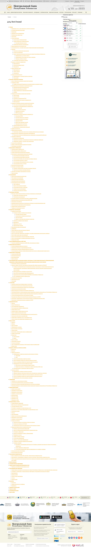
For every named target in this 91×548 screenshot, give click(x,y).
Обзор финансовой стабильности (18, 150)
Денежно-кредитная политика (16, 12)
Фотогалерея (16, 336)
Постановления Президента (17, 306)
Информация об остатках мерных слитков (23, 377)
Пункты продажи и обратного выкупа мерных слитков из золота (28, 376)
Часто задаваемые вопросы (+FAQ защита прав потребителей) (25, 344)
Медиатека (13, 335)
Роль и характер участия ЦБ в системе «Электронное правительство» (26, 455)
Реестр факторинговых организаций (19, 235)
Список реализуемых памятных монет (22, 358)
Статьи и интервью (15, 343)
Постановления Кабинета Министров (19, 308)
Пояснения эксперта (16, 341)
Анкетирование (14, 414)
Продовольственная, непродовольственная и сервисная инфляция (28, 139)
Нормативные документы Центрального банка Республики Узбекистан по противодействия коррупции (34, 470)
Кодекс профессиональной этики (18, 312)
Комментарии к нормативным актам (19, 311)
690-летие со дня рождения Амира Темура (25, 365)
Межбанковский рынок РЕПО (20, 89)
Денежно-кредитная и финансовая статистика (21, 284)
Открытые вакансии (18, 52)
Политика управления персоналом (21, 50)
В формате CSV (14, 398)
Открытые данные (68, 12)
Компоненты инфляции (19, 138)
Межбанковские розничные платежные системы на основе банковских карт (28, 203)
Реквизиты (13, 485)
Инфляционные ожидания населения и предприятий (23, 133)
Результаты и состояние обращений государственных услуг (24, 409)
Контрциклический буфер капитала (21, 157)
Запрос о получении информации (21, 439)
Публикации (80, 12)
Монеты (13, 350)
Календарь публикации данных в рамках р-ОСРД (22, 300)
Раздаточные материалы (17, 476)
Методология (16, 101)
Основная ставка (15, 82)
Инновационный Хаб (16, 255)
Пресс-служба (14, 339)
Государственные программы (16, 463)
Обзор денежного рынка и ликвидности (22, 100)
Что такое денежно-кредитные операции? (23, 104)
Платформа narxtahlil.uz (16, 146)
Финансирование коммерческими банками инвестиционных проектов (27, 293)
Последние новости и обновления (18, 263)
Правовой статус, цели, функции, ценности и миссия (22, 28)
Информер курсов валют (16, 392)
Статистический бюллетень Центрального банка (22, 295)
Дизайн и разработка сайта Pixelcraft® (64, 544)
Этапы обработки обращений (22, 447)
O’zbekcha (67, 1)
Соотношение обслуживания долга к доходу (23, 162)
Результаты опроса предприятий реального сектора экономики (25, 384)
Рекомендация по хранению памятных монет (24, 368)
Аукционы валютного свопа (22, 119)
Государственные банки (21, 214)
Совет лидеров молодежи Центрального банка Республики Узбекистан (29, 54)
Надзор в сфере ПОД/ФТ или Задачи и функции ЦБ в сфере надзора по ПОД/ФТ (29, 265)
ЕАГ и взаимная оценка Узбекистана (22, 276)
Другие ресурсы (12, 462)
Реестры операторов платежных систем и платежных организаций (26, 193)
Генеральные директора (16, 35)
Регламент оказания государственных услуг (21, 408)
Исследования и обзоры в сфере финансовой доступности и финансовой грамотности (30, 250)
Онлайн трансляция (15, 333)
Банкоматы (16, 222)
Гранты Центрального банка (20, 185)
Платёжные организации (19, 196)
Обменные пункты (18, 223)
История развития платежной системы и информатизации (24, 198)
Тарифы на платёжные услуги (18, 208)
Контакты (11, 481)
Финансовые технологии (14, 252)
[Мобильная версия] (23, 1)
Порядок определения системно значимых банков (25, 168)
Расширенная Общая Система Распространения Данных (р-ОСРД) (26, 296)
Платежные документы (16, 201)
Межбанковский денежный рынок (21, 87)
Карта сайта (12, 492)
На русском (77, 1)
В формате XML (14, 396)
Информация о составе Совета (22, 55)
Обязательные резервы (16, 130)
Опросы (13, 412)
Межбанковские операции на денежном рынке (21, 85)
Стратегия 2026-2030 (16, 254)
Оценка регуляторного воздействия (19, 316)
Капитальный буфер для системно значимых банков (25, 158)
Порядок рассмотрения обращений (21, 428)
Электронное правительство (15, 454)
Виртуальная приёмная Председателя (19, 404)
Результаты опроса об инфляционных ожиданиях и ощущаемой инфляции (30, 135)
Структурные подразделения (20, 39)
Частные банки (19, 217)
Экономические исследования (18, 181)
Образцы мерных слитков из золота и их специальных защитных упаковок (30, 373)
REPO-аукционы (19, 112)
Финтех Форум (14, 258)
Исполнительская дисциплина (18, 450)
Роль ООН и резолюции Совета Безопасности (24, 273)
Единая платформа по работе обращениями (23, 433)
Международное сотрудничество (18, 46)
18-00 (72, 9)
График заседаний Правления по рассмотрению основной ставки (28, 84)
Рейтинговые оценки (18, 225)
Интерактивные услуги (14, 401)
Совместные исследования (20, 189)
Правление (13, 31)
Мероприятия (17, 63)
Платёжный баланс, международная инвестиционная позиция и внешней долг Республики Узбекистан (34, 292)
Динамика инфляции (16, 136)
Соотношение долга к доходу (20, 163)
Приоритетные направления (17, 33)
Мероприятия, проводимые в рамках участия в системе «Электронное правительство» (30, 457)
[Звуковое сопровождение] (21, 1)
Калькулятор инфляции (16, 143)
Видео (15, 338)
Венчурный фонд (15, 257)
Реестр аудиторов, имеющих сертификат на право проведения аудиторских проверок (30, 233)
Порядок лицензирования (17, 231)
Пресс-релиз (16, 95)
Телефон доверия (17, 443)
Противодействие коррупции (15, 468)
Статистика (61, 12)
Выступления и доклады (16, 328)
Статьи (13, 477)
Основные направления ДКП (20, 98)
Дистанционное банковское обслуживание (20, 204)
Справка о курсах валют (16, 393)
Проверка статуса (18, 435)
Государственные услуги (21, 43)
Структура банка (15, 38)
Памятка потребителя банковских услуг (20, 466)
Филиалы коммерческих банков (21, 220)
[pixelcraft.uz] (78, 545)
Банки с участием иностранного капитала (25, 219)
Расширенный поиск (13, 490)
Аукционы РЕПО (19, 116)
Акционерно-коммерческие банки (23, 216)
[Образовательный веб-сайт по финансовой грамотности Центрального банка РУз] (73, 65)
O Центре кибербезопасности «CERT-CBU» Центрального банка (25, 243)
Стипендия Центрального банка (21, 60)
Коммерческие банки (16, 211)
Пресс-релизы (14, 173)
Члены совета (17, 71)
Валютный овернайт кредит (22, 122)
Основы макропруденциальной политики (20, 152)
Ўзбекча (72, 1)
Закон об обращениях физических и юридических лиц (25, 430)
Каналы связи (14, 474)
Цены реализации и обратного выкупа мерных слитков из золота (28, 374)
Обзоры (13, 323)
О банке (8, 12)
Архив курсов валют (13, 387)
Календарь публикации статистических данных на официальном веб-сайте (28, 298)
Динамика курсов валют (16, 390)
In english (82, 1)
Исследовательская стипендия (20, 187)
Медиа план (14, 346)
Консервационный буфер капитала (21, 155)
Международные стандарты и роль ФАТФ (23, 271)
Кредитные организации (53, 12)
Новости (13, 322)
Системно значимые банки (17, 166)
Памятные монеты (15, 352)
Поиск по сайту (12, 489)
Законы (13, 303)
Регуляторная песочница (17, 452)
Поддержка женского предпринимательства (21, 247)
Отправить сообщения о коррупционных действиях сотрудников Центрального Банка (30, 471)
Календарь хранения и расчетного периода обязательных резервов (29, 131)
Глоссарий (13, 281)
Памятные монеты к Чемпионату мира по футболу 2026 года (29, 366)
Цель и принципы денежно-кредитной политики (22, 81)
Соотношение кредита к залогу (20, 160)
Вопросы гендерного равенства (18, 62)
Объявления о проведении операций (22, 127)
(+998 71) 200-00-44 (24, 539)
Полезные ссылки (15, 411)
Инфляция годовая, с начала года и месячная (24, 141)
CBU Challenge (17, 184)
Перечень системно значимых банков (22, 170)
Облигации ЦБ (19, 108)
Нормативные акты (15, 309)
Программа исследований (17, 177)
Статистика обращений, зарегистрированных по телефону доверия (30, 449)
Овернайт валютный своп (21, 123)
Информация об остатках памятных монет (23, 363)
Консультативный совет (19, 65)
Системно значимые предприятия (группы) (21, 171)
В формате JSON (15, 400)
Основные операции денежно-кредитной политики (22, 103)
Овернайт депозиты (20, 111)
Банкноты (13, 349)
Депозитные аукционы (21, 109)
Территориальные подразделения (21, 41)
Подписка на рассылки (14, 487)
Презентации (14, 330)
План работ (16, 77)
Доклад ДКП (16, 96)
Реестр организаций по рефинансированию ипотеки (22, 238)
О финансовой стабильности (17, 149)
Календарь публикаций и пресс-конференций (21, 331)
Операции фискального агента (20, 125)
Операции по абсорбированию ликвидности (23, 106)
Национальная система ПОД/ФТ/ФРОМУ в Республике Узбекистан (28, 274)
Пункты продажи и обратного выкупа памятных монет (26, 362)
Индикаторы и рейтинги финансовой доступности (22, 249)
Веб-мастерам (14, 395)
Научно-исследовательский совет (18, 176)
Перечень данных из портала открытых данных (24, 422)
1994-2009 (18, 355)
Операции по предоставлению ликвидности (23, 114)
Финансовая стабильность (28, 12)
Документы (16, 66)
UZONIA (15, 92)
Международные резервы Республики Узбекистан (22, 290)
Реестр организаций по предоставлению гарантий (22, 236)
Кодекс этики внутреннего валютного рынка (21, 144)
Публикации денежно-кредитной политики (20, 93)
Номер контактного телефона (18, 484)
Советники (13, 36)
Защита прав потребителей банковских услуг (19, 465)
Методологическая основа (17, 165)
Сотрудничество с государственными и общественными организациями (27, 47)
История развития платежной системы (42, 545)
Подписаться (80, 531)
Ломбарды (13, 228)
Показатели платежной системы (18, 289)
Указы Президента (15, 304)
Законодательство (15, 279)
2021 (17, 357)
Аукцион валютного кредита (22, 117)
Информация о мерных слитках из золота (23, 371)
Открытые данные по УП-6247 (20, 423)
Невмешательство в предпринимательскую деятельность (24, 314)
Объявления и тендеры (16, 327)
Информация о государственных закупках (23, 76)
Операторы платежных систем (20, 195)
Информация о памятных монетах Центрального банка (26, 354)
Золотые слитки (15, 370)
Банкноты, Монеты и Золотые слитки (17, 347)
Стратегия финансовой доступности (19, 246)
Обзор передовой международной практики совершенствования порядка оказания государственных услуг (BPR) (41, 534)
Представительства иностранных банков (20, 230)
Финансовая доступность (15, 244)
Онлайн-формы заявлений (17, 403)
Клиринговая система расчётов (18, 206)
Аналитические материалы (17, 179)
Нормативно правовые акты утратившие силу (21, 317)
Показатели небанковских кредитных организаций (22, 287)
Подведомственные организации (21, 44)
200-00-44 (80, 9)
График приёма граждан (19, 436)
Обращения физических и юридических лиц (21, 427)
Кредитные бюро (15, 239)
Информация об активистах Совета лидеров (25, 57)
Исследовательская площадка (18, 182)
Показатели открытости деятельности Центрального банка (27, 425)
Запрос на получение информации (19, 416)
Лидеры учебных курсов (21, 58)
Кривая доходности (15, 128)
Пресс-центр (74, 12)
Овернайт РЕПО (19, 120)
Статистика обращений (19, 438)
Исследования (36, 12)
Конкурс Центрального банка (20, 190)
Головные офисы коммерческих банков (22, 212)
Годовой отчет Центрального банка (19, 381)
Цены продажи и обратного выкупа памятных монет (25, 360)
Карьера (13, 49)
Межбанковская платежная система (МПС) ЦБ (21, 200)
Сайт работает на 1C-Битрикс (66, 545)
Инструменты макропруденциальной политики (21, 154)
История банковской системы (18, 30)
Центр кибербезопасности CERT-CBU (17, 241)
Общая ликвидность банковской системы (23, 90)
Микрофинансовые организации (18, 227)
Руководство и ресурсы (16, 277)
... (83, 12)
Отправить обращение (18, 431)
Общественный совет (16, 68)
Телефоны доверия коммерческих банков (23, 441)
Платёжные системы (44, 12)
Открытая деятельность (16, 74)
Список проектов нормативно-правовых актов (21, 319)
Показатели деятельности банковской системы (22, 285)
